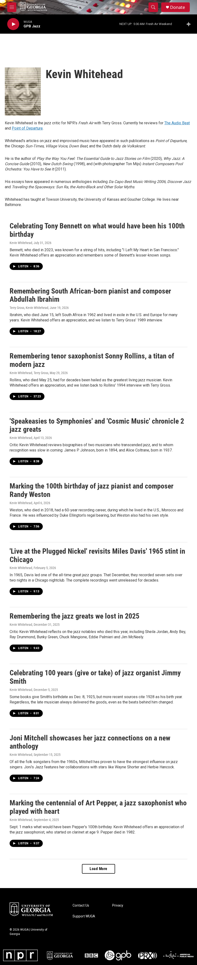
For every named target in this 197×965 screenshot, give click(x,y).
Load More (98, 868)
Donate (177, 7)
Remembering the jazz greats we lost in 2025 (74, 616)
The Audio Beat (177, 123)
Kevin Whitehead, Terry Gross (29, 373)
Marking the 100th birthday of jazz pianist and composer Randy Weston (91, 490)
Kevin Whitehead (21, 243)
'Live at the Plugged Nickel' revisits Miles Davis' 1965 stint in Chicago (97, 555)
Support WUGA (84, 916)
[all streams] (190, 24)
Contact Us (81, 905)
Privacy (117, 905)
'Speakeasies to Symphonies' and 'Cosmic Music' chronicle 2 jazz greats (97, 425)
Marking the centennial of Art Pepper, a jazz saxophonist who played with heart (98, 807)
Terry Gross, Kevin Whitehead (29, 308)
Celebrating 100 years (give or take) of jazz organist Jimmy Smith (95, 677)
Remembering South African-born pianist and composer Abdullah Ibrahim (90, 295)
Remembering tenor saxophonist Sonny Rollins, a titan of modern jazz (92, 360)
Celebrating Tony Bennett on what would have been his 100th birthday (97, 230)
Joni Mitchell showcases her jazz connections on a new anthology (90, 742)
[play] (13, 24)
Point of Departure (27, 128)
